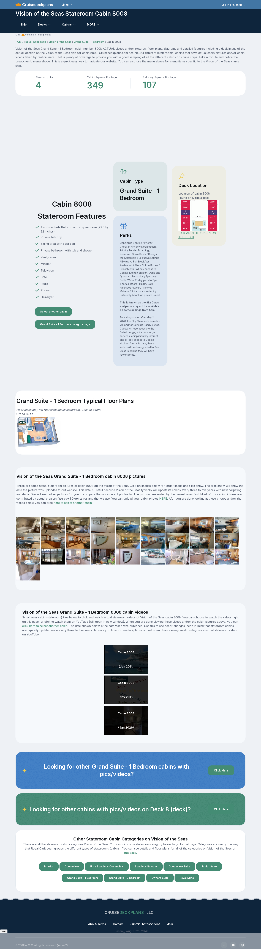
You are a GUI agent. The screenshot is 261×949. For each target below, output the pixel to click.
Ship (24, 24)
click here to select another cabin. (45, 626)
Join (170, 924)
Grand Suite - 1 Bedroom (89, 41)
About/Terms (97, 924)
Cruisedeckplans (37, 4)
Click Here (221, 770)
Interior (48, 866)
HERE (163, 498)
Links (65, 4)
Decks (42, 24)
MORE (91, 24)
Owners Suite (159, 877)
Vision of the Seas (59, 41)
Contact (118, 924)
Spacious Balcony (146, 866)
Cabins (67, 24)
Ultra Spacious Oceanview (107, 866)
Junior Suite (209, 866)
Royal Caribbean (35, 41)
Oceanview (72, 866)
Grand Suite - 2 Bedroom (124, 877)
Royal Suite (187, 877)
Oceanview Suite (179, 866)
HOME (19, 41)
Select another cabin (53, 311)
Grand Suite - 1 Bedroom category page (65, 324)
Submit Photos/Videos (145, 924)
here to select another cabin (73, 503)
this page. (130, 852)
